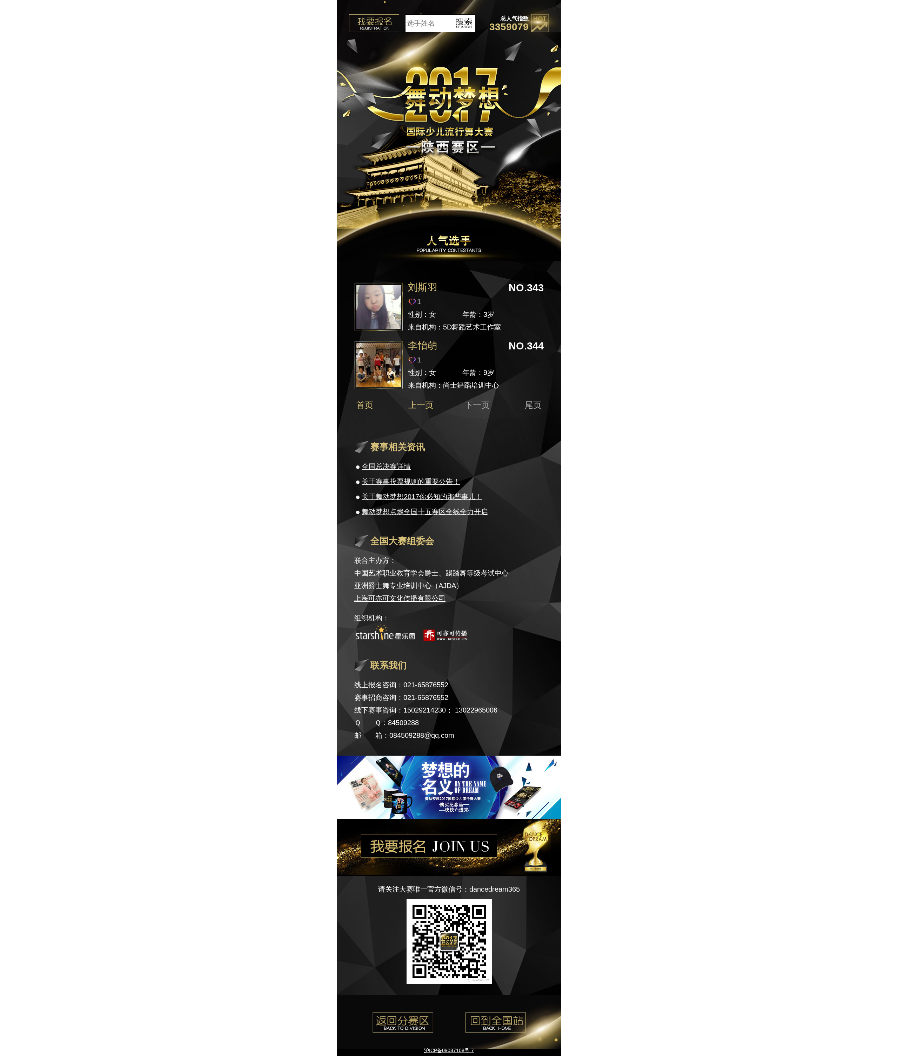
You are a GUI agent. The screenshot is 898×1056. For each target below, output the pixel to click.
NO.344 (526, 346)
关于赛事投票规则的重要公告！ (411, 481)
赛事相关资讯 (397, 447)
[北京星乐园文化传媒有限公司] (384, 638)
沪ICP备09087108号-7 (449, 1050)
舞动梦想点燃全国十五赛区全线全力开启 (425, 512)
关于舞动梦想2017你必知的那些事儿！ (422, 496)
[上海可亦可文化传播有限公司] (445, 638)
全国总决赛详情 (386, 466)
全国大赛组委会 (402, 541)
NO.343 (526, 287)
